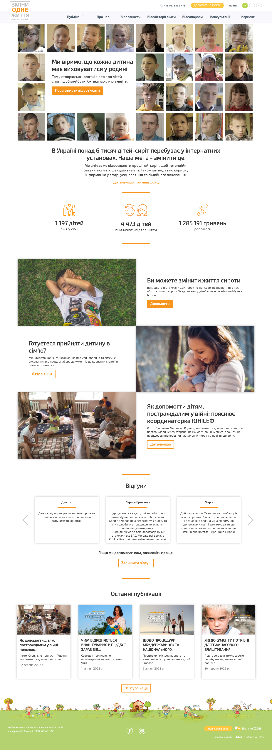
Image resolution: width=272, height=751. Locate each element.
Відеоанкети (131, 17)
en (259, 5)
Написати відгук (218, 728)
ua (245, 5)
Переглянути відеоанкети (77, 90)
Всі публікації (136, 688)
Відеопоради (192, 17)
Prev (25, 520)
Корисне (248, 17)
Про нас (103, 17)
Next (250, 520)
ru (252, 5)
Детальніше (42, 374)
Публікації (75, 17)
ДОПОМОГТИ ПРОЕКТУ (207, 5)
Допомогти (160, 303)
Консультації (220, 17)
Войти (233, 5)
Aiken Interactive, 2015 (251, 737)
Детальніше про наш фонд (136, 182)
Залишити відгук (136, 562)
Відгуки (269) (251, 728)
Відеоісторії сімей (161, 17)
